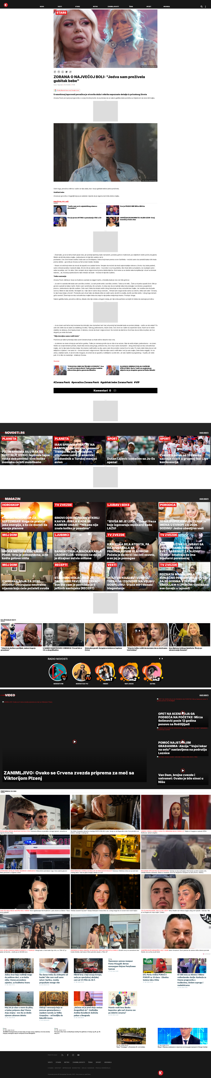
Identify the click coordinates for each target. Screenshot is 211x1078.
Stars (77, 6)
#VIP (137, 382)
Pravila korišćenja (103, 1068)
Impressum (66, 1068)
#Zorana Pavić (62, 382)
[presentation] (160, 658)
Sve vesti (204, 433)
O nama (50, 1068)
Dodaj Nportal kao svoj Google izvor (68, 90)
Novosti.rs (15, 433)
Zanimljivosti (113, 6)
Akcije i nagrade (88, 1068)
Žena (131, 6)
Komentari (102, 390)
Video (10, 695)
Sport (148, 6)
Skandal (56, 361)
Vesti (60, 6)
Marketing (76, 1068)
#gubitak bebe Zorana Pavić (116, 382)
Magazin (12, 499)
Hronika (166, 6)
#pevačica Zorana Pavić (85, 382)
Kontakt (58, 1068)
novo (42, 6)
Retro (95, 6)
